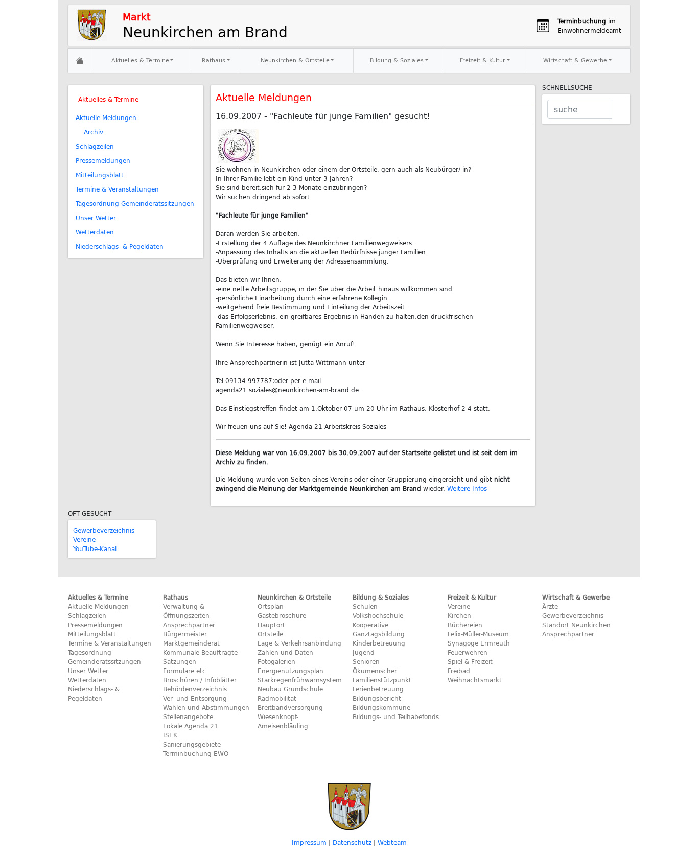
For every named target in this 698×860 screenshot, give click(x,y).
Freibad (459, 670)
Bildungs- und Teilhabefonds (396, 716)
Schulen (365, 606)
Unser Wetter (96, 217)
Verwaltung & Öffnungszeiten (186, 611)
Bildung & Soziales (397, 60)
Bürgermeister (185, 633)
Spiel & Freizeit (470, 661)
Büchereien (465, 624)
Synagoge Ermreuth (479, 643)
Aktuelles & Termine (140, 60)
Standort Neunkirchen (576, 624)
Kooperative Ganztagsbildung (379, 629)
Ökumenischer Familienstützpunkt (382, 675)
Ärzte (550, 606)
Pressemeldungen (103, 160)
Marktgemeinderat (191, 643)
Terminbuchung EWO (195, 753)
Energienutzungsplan (290, 670)
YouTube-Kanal (95, 548)
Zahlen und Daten (285, 652)
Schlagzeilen (95, 146)
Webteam (392, 842)
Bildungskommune (381, 707)
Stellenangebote (188, 716)
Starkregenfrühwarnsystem (300, 679)
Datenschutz (352, 842)
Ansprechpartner (189, 624)
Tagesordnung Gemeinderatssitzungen (135, 203)
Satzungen (179, 661)
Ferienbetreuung (378, 689)
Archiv (93, 131)
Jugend (364, 652)
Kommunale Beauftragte (200, 652)
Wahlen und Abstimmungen (206, 707)
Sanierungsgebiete (192, 744)
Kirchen (459, 615)
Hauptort (271, 624)
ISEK (170, 734)
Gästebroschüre (282, 615)
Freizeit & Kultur (482, 60)
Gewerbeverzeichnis (103, 530)
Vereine (84, 539)
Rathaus (213, 60)
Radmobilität (277, 698)
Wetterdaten (95, 231)
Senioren (366, 661)
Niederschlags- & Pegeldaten (120, 246)
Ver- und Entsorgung (195, 698)
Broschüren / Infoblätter (200, 679)
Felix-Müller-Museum (478, 633)
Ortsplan (271, 606)
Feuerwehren (467, 652)
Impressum (309, 842)
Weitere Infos (467, 488)
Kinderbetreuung (379, 643)
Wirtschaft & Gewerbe (575, 60)
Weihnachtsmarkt (475, 679)
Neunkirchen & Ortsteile (295, 60)
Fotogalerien (276, 661)
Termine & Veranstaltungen (117, 189)
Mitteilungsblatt (100, 174)
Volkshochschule (378, 615)
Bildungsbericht (377, 698)
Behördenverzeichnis (195, 689)
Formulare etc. (185, 670)
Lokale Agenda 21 (190, 725)
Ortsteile (270, 633)
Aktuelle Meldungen (106, 117)
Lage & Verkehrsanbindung (299, 643)
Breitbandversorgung (290, 707)
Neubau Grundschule (290, 689)
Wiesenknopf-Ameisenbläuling (283, 721)
